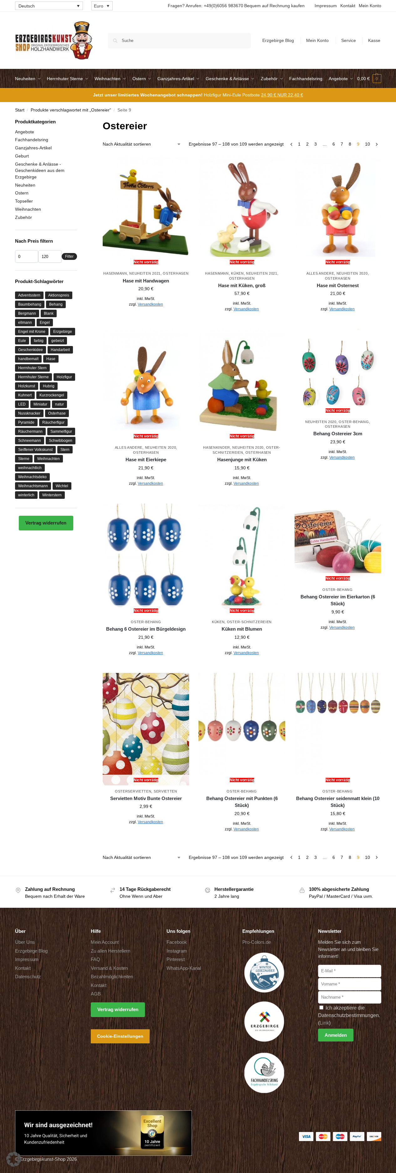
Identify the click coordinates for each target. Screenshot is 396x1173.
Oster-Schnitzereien (249, 622)
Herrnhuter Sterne (33, 377)
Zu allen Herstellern (110, 950)
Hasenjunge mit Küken (242, 459)
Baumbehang (29, 304)
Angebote (24, 131)
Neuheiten (25, 185)
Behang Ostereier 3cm (337, 433)
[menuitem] (49, 6)
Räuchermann (30, 431)
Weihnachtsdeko (32, 477)
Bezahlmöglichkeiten (112, 976)
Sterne (23, 459)
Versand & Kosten (109, 968)
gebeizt (57, 340)
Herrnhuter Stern (32, 368)
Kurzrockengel (51, 395)
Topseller (24, 201)
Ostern (21, 192)
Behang (56, 304)
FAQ (95, 959)
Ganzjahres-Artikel (33, 147)
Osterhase (57, 413)
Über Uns (25, 942)
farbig (39, 340)
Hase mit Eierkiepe (146, 459)
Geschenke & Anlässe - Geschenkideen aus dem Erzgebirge (39, 170)
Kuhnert (25, 395)
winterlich (26, 495)
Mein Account (105, 942)
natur (59, 404)
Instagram (177, 950)
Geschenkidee (30, 350)
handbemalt (28, 359)
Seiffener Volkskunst (35, 449)
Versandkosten (150, 304)
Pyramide (26, 422)
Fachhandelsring (31, 139)
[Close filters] (79, 122)
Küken (237, 273)
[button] (369, 78)
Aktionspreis (58, 295)
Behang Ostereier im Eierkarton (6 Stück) (338, 600)
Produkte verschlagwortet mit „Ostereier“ (71, 110)
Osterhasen (175, 273)
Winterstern (52, 495)
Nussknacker (29, 413)
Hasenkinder (216, 447)
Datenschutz (28, 976)
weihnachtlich (30, 468)
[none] (49, 6)
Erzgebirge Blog (278, 40)
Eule (22, 340)
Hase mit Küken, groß (241, 285)
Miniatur (40, 404)
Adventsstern (29, 295)
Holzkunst (26, 386)
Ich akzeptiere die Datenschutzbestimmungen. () (349, 1015)
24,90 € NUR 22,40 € (282, 94)
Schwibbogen (60, 440)
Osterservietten (133, 791)
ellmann (25, 322)
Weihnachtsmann (33, 486)
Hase (50, 359)
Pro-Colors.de (256, 942)
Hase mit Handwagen (146, 280)
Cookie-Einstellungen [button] (120, 1036)
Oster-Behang (354, 422)
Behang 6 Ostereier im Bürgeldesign (146, 629)
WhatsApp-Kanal (184, 968)
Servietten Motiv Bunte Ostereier (146, 798)
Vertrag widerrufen (45, 522)
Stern (64, 449)
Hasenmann (115, 273)
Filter (69, 256)
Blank (49, 313)
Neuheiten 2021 (145, 273)
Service (348, 40)
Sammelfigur (61, 431)
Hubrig (48, 386)
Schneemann (29, 440)
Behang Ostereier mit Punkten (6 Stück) (242, 802)
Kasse (374, 40)
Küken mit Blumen (242, 629)
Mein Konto (370, 5)
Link (324, 1023)
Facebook (177, 942)
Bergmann (27, 313)
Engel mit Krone (31, 331)
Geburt (22, 155)
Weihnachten (28, 209)
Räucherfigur (53, 422)
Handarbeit (60, 350)
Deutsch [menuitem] (26, 5)
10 (367, 144)
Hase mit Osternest (338, 285)
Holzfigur (64, 377)
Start (19, 110)
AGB (96, 993)
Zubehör (23, 217)
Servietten (165, 791)
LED (22, 404)
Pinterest (176, 959)
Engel (45, 322)
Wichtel (62, 486)
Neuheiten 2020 (352, 273)
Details (146, 318)
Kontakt (347, 5)
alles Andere (320, 273)
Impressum (326, 5)
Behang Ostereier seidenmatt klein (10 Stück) (337, 802)
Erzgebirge (62, 331)
